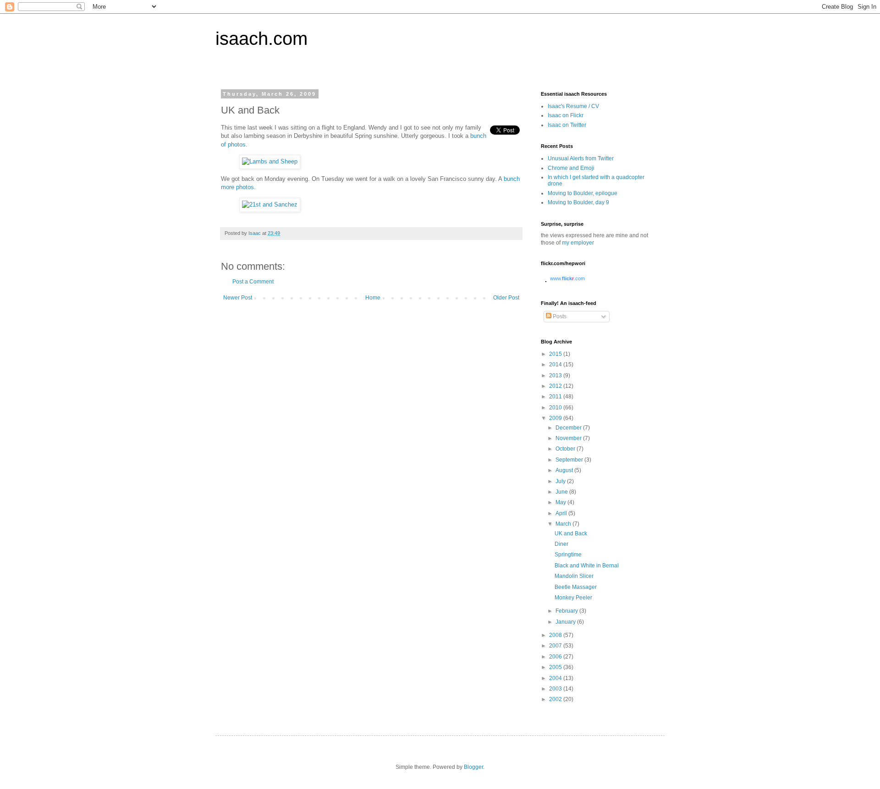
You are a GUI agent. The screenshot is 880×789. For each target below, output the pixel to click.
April (562, 513)
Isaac (255, 233)
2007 (556, 645)
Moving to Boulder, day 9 (578, 202)
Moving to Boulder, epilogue (582, 193)
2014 (556, 364)
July (561, 481)
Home (372, 297)
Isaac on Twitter (567, 125)
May (561, 502)
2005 (556, 667)
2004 (556, 678)
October (566, 449)
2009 (556, 418)
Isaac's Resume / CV (573, 106)
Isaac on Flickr (565, 115)
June (562, 492)
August (565, 470)
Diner (561, 544)
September (570, 460)
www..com (567, 278)
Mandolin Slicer (574, 576)
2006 (556, 656)
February (567, 611)
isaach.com (261, 38)
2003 (556, 689)
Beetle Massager (576, 587)
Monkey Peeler (573, 597)
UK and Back (571, 533)
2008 (556, 635)
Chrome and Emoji (571, 168)
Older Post (506, 297)
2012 (556, 386)
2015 (556, 354)
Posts (558, 316)
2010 (556, 407)
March (564, 524)
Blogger (473, 767)
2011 (556, 396)
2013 (556, 375)
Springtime (568, 554)
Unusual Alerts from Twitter (581, 158)
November (569, 438)
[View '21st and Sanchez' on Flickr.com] (269, 204)
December (569, 427)
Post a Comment (253, 281)
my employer (578, 242)
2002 (556, 699)
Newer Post (237, 297)
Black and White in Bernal (587, 565)
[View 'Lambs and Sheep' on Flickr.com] (269, 161)
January (566, 622)
